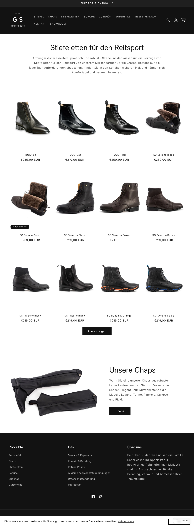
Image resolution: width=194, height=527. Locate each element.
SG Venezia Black (75, 235)
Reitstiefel (15, 455)
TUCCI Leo (74, 154)
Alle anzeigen (97, 331)
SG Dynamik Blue (163, 315)
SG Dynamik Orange (119, 315)
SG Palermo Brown (163, 235)
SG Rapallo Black (74, 315)
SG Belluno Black (163, 154)
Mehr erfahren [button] (126, 521)
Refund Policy (76, 467)
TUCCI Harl (119, 154)
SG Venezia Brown (119, 235)
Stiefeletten (16, 467)
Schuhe (13, 472)
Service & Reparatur (80, 455)
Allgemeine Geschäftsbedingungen (89, 472)
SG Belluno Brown (30, 235)
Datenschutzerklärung (81, 478)
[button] (168, 20)
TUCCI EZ (30, 154)
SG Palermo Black (30, 315)
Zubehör (14, 478)
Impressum (74, 484)
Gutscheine (15, 484)
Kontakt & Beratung (80, 461)
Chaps (119, 411)
